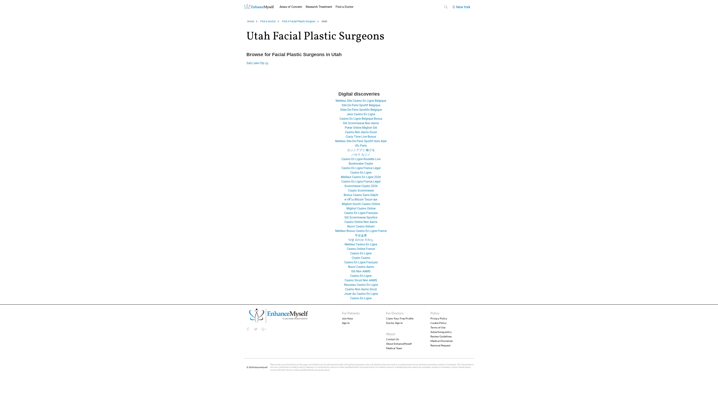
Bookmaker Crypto (361, 163)
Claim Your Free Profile (399, 318)
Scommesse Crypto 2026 (361, 186)
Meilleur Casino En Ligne (361, 244)
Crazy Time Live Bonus (361, 136)
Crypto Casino (361, 258)
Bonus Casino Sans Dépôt (361, 195)
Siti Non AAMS (361, 271)
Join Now (347, 318)
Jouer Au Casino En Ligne (361, 294)
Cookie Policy (438, 323)
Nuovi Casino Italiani (361, 226)
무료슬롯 (361, 235)
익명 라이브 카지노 (361, 240)
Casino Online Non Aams (360, 222)
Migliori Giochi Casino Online (361, 204)
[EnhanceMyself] (259, 8)
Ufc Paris (361, 145)
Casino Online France (361, 249)
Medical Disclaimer (441, 340)
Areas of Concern (291, 7)
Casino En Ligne (361, 172)
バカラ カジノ (361, 154)
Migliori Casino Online (360, 208)
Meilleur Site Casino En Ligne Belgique (361, 100)
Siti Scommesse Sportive (360, 217)
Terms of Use (437, 327)
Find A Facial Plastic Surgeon (298, 21)
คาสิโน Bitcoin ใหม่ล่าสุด (360, 199)
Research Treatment (319, 7)
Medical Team (394, 348)
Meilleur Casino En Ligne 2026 (361, 177)
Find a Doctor (344, 7)
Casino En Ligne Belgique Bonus (361, 118)
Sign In (346, 323)
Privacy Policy (438, 318)
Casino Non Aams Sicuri (361, 132)
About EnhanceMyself (399, 343)
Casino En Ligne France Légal (361, 168)
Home (250, 21)
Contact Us (392, 339)
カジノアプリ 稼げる (361, 150)
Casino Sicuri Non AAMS (361, 280)
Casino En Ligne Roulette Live (361, 159)
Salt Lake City (255, 63)
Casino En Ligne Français (361, 213)
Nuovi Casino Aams (361, 267)
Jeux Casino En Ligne (361, 114)
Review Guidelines (441, 336)
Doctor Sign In (394, 323)
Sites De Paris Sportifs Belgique (361, 109)
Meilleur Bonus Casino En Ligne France (361, 231)
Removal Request (440, 345)
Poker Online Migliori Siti (361, 127)
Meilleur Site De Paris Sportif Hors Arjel (360, 141)
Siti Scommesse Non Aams (361, 123)
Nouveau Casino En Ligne (361, 285)
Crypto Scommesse (361, 190)
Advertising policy (441, 331)
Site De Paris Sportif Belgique (361, 105)
